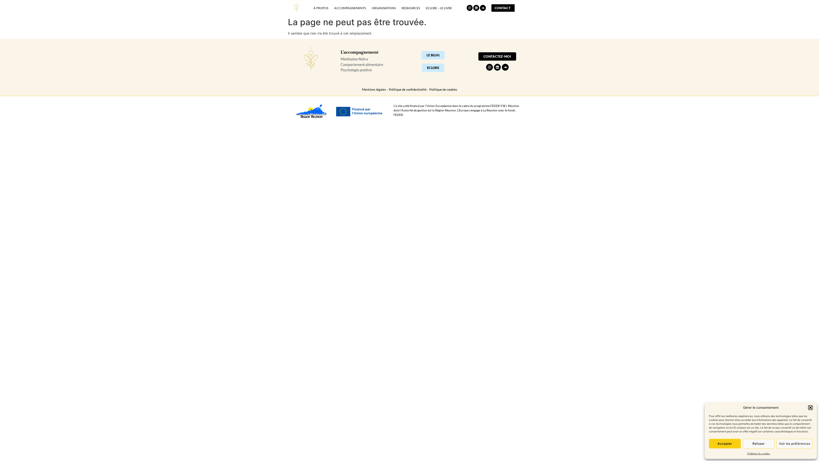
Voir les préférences (794, 444)
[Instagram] (470, 8)
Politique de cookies (758, 453)
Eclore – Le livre (439, 8)
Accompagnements (350, 8)
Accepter (724, 444)
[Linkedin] (476, 8)
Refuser (758, 444)
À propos (321, 8)
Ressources (411, 8)
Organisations (384, 8)
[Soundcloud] (483, 8)
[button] (810, 408)
